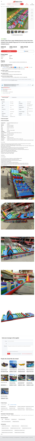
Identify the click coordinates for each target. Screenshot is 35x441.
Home (1, 6)
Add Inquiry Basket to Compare (18, 34)
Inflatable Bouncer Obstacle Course (20, 430)
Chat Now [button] (26, 51)
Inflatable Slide (12, 6)
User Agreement (23, 437)
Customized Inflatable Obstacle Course (7, 430)
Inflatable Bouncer (14, 419)
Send (8, 353)
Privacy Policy (31, 437)
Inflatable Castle (7, 419)
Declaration (27, 437)
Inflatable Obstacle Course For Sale (15, 428)
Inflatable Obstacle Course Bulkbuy (19, 432)
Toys (4, 6)
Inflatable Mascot (3, 406)
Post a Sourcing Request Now (27, 353)
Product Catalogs (13, 404)
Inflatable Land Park (29, 408)
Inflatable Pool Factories (5, 428)
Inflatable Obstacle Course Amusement (7, 432)
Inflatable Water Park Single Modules (30, 406)
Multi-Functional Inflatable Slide (6, 421)
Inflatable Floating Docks (21, 408)
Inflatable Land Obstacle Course (13, 409)
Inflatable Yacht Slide (12, 408)
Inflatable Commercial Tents (5, 409)
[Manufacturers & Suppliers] (17, 1)
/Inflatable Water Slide (15, 421)
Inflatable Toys (7, 6)
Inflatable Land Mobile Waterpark (22, 406)
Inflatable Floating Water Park (30, 409)
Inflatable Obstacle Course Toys (26, 428)
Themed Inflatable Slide (22, 419)
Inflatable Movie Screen (4, 408)
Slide (2, 419)
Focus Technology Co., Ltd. (11, 437)
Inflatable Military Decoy (12, 406)
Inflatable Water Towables (21, 409)
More (2, 434)
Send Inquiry (9, 51)
